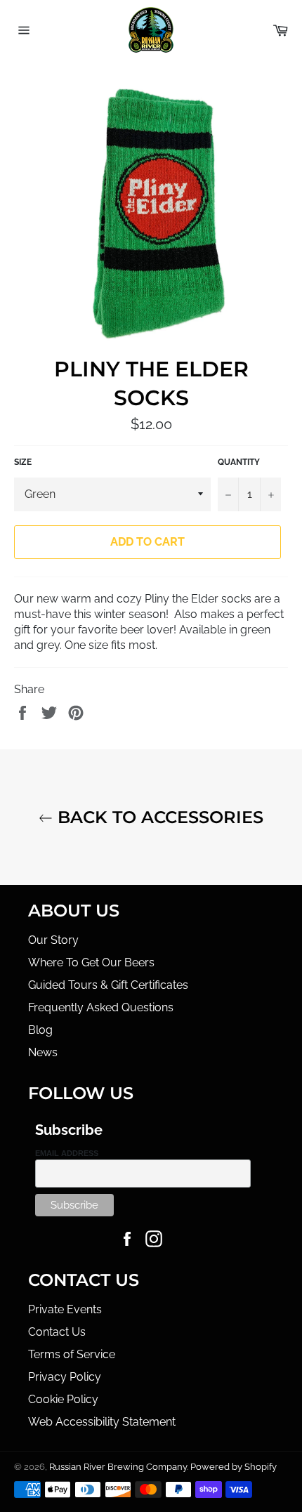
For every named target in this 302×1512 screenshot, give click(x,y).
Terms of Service (71, 1354)
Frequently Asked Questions (100, 1007)
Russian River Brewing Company (118, 1466)
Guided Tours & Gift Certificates (108, 985)
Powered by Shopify (233, 1466)
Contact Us (57, 1332)
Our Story (53, 940)
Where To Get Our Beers (91, 962)
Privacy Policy (64, 1376)
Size (23, 462)
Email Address (66, 1153)
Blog (40, 1030)
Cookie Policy (63, 1399)
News (43, 1052)
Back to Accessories (158, 817)
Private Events (65, 1309)
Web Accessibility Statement (102, 1421)
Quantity (239, 462)
